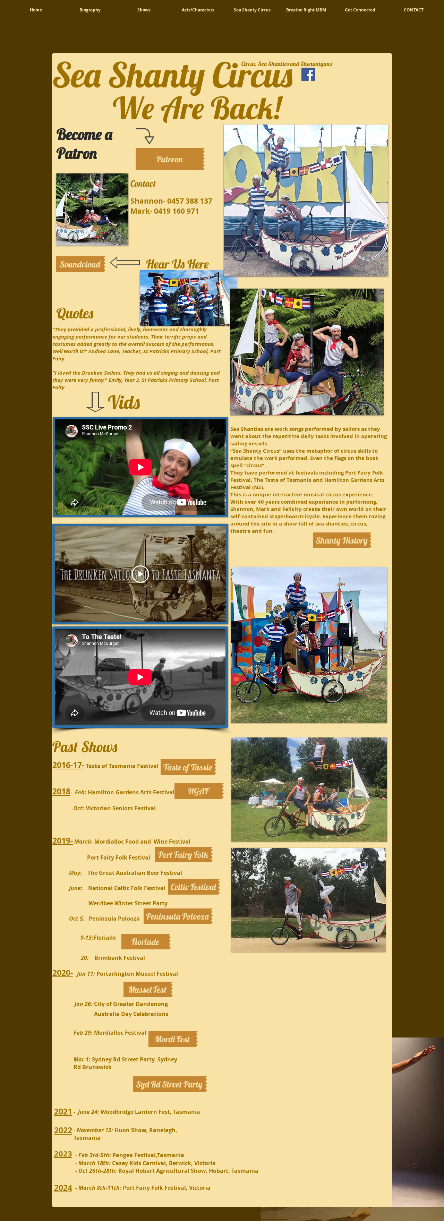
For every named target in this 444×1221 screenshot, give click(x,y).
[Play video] (140, 574)
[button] (199, 791)
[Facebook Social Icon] (308, 74)
